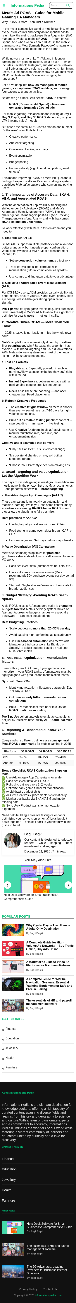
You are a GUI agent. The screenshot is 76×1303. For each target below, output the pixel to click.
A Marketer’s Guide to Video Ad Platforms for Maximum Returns (48, 963)
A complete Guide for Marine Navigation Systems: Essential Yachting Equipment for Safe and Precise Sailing (49, 984)
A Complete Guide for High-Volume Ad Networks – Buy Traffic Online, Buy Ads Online (50, 946)
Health (10, 1057)
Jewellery (12, 1048)
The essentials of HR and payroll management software (49, 1002)
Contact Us (50, 1289)
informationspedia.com (48, 1295)
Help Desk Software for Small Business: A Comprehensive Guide (49, 1225)
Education (12, 1038)
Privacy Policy (28, 1289)
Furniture (11, 1067)
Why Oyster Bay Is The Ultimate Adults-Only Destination (48, 927)
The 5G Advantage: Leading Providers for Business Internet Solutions (47, 1270)
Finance (11, 1028)
